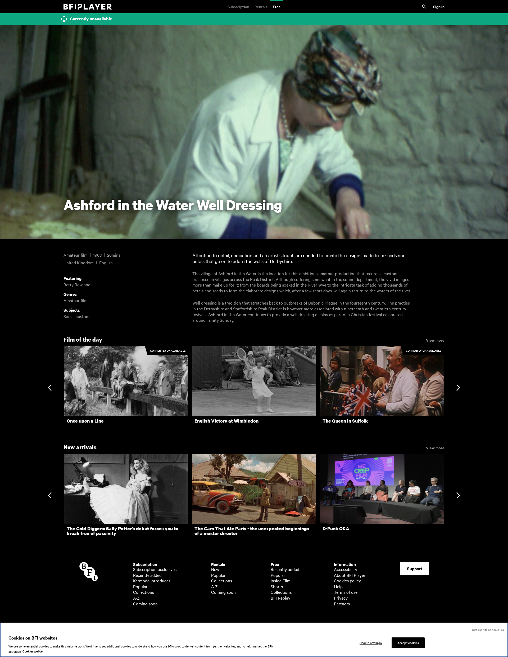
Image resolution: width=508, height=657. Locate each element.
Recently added (147, 575)
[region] (254, 640)
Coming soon (145, 603)
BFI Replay (280, 598)
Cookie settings (371, 642)
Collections (143, 592)
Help (338, 586)
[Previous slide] (49, 388)
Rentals (261, 6)
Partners (342, 603)
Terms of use (345, 592)
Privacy (341, 598)
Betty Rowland (77, 284)
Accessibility (345, 569)
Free (277, 6)
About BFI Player (349, 575)
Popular (140, 586)
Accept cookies (408, 642)
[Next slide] (458, 388)
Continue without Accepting (488, 630)
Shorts (277, 586)
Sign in (438, 6)
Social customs (77, 316)
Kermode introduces (151, 580)
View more (435, 339)
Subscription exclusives (154, 569)
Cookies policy (347, 580)
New (215, 569)
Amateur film (76, 300)
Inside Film (281, 580)
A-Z (136, 598)
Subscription (238, 6)
